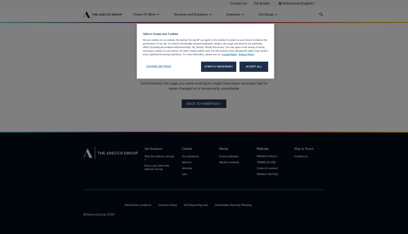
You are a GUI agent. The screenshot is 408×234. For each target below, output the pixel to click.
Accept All (254, 66)
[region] (205, 51)
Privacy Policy (246, 54)
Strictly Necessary (218, 66)
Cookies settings (158, 66)
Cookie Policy (229, 54)
